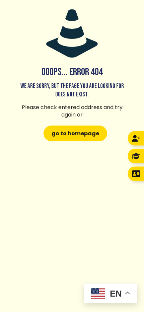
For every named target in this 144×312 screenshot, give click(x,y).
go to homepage (75, 133)
